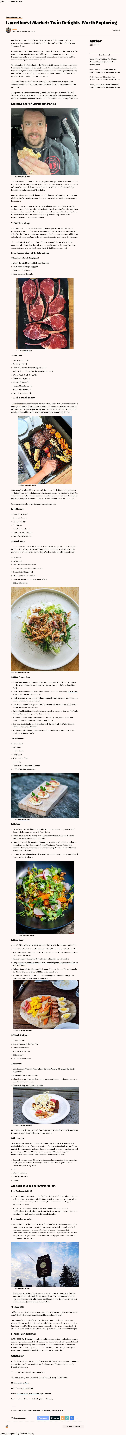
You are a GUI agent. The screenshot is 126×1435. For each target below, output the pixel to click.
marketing (54, 1410)
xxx (91, 59)
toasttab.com (34, 1394)
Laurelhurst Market (30, 485)
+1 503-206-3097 (23, 1383)
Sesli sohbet (94, 77)
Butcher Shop (27, 350)
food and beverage (44, 1410)
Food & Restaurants (14, 18)
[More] (76, 1418)
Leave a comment (74, 1426)
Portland (14, 74)
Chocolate (17, 1079)
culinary (47, 51)
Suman (14, 29)
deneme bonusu (96, 84)
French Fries (72, 692)
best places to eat (24, 1410)
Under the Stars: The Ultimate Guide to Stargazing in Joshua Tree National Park (103, 62)
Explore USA (34, 1410)
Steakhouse (17, 404)
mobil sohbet (95, 69)
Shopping (60, 1410)
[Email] (63, 1418)
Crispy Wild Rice (37, 972)
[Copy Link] (67, 1418)
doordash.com (22, 1394)
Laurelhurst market (24, 176)
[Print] (72, 1418)
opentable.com (27, 1388)
